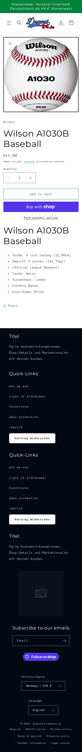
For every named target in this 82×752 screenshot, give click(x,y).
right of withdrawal (27, 396)
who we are (19, 386)
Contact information (31, 743)
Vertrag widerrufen (32, 438)
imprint (16, 427)
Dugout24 (39, 723)
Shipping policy (58, 736)
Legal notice (60, 743)
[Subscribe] (64, 640)
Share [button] (13, 305)
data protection (23, 417)
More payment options (41, 217)
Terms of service (29, 736)
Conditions (19, 406)
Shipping (29, 161)
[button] (9, 23)
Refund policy (36, 729)
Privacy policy (61, 729)
